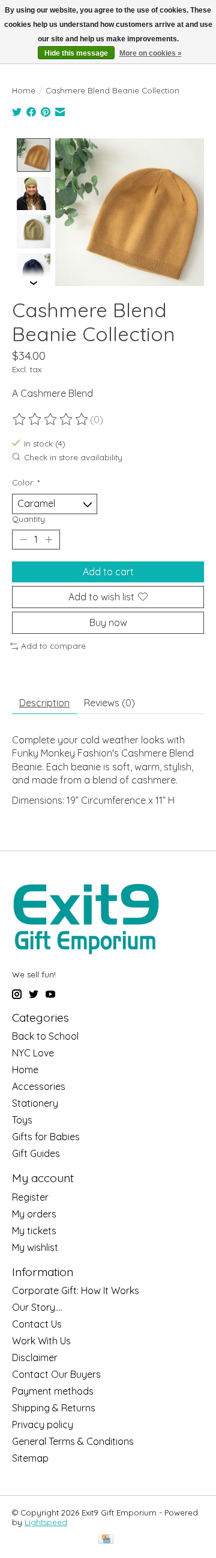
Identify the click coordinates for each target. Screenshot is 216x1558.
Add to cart (108, 572)
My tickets (34, 1231)
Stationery (35, 1103)
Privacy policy (42, 1425)
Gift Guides (36, 1153)
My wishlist (35, 1247)
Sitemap (30, 1458)
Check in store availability (73, 457)
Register (30, 1197)
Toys (22, 1120)
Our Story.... (37, 1307)
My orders (34, 1214)
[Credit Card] (105, 1539)
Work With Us (41, 1341)
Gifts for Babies (46, 1137)
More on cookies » (150, 53)
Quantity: (29, 519)
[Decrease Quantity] (23, 539)
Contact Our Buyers (56, 1374)
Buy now (108, 622)
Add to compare (53, 646)
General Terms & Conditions (73, 1441)
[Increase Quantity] (48, 539)
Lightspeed (46, 1522)
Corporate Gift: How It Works (75, 1290)
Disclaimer (35, 1357)
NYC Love (33, 1053)
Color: (26, 482)
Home (23, 90)
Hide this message (76, 53)
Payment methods (53, 1391)
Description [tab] (44, 703)
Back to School (45, 1036)
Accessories (38, 1086)
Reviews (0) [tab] (109, 703)
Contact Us (37, 1324)
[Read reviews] (51, 419)
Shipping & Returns (53, 1408)
